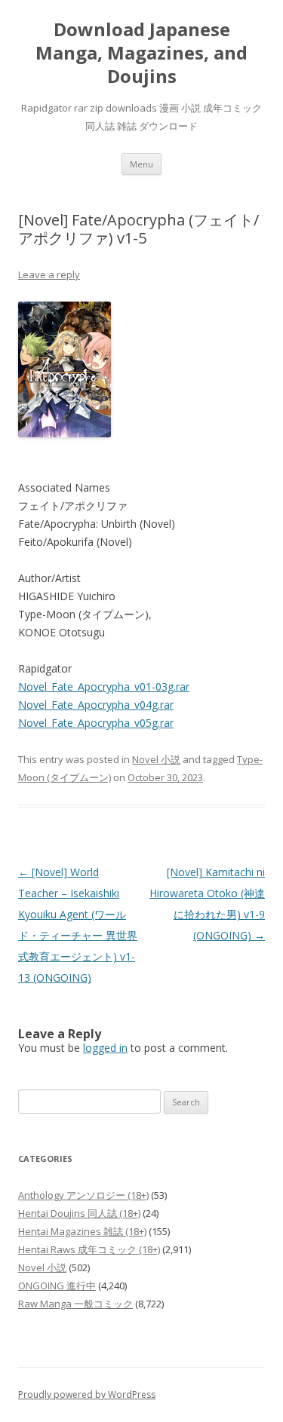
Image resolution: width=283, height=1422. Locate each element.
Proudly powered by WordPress (86, 1394)
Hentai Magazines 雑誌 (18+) (82, 1231)
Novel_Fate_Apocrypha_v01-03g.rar (103, 686)
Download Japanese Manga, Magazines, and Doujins (141, 53)
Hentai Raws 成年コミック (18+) (89, 1249)
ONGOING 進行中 (57, 1285)
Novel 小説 (156, 759)
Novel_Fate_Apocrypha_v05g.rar (96, 723)
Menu (141, 164)
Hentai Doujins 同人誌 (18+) (79, 1213)
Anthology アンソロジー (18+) (83, 1195)
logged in (105, 1047)
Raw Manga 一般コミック (75, 1303)
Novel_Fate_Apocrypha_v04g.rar (96, 704)
